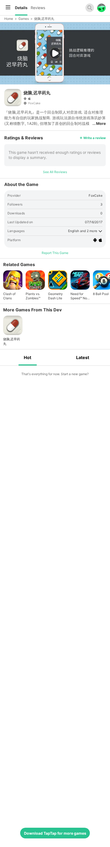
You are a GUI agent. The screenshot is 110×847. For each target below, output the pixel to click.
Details (21, 7)
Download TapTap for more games (55, 833)
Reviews (38, 7)
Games (23, 19)
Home (8, 19)
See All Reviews (55, 172)
